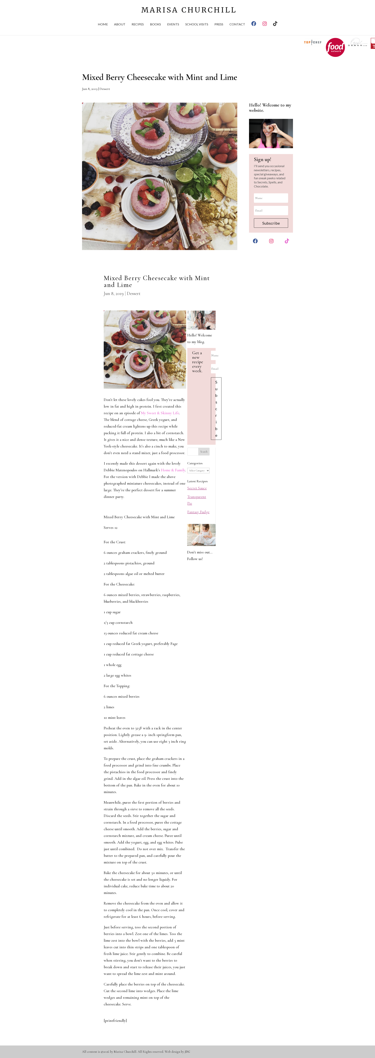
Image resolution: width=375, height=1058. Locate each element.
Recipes (138, 24)
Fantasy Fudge (198, 512)
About (119, 24)
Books (155, 24)
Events (173, 24)
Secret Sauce (197, 488)
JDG (187, 1052)
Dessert (105, 89)
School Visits (196, 24)
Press (218, 24)
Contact (237, 24)
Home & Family (173, 470)
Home (103, 24)
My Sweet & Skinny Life (160, 413)
